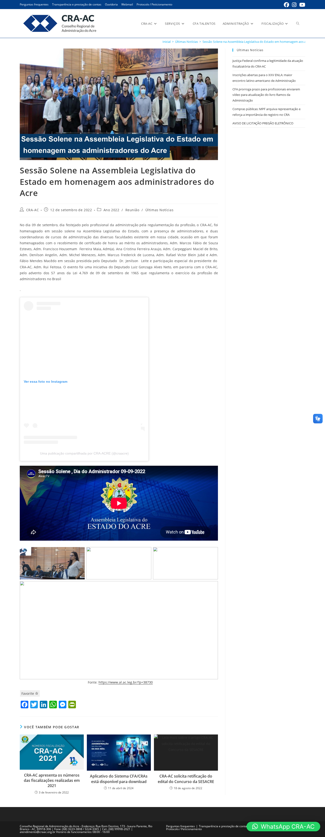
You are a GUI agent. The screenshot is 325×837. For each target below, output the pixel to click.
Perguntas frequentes (34, 4)
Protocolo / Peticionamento (154, 4)
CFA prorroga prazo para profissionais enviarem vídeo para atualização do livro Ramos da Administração (266, 95)
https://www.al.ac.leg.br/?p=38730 (125, 682)
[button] (283, 826)
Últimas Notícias (159, 210)
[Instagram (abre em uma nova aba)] (294, 4)
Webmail (127, 4)
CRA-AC (32, 210)
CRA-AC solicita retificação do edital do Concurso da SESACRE (186, 778)
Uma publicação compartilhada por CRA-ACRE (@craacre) (84, 453)
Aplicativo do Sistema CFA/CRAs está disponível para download (119, 778)
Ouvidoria (111, 4)
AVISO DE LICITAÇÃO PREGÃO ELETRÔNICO (262, 123)
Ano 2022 (111, 210)
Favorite (28, 693)
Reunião (132, 210)
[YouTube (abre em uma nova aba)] (301, 4)
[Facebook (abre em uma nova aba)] (286, 4)
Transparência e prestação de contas (76, 4)
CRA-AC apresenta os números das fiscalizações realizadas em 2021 (52, 780)
